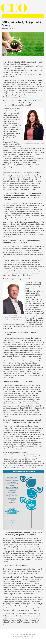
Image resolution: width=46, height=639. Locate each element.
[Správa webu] (27, 636)
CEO (20, 29)
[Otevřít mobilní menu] (4, 16)
